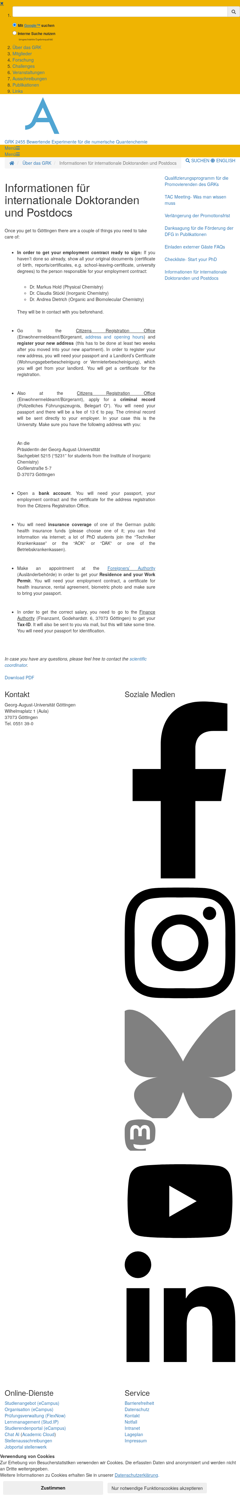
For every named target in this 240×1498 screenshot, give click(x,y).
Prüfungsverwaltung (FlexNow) (35, 1415)
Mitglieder (22, 53)
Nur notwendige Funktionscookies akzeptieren (157, 1488)
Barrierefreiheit (139, 1403)
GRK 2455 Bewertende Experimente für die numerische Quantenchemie (76, 141)
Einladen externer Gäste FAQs (195, 247)
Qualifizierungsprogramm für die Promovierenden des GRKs (196, 181)
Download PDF (19, 677)
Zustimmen (53, 1487)
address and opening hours (114, 337)
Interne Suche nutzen (36, 33)
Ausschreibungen (29, 78)
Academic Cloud (38, 1434)
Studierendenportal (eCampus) (35, 1428)
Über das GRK (26, 47)
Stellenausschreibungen (28, 1440)
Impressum (136, 1440)
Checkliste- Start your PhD (191, 259)
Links (17, 91)
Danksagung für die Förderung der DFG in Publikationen (199, 231)
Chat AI (12, 1434)
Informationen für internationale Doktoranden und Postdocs (196, 275)
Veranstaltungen (28, 72)
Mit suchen (36, 25)
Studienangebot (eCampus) (32, 1403)
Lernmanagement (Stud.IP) (32, 1422)
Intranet (132, 1428)
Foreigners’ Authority (131, 568)
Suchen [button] (200, 160)
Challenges (23, 66)
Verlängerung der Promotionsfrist (197, 215)
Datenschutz (137, 1409)
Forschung (23, 60)
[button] (12, 148)
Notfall (131, 1422)
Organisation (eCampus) (29, 1409)
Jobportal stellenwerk (26, 1447)
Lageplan (134, 1434)
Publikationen (25, 85)
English (225, 160)
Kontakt (132, 1415)
